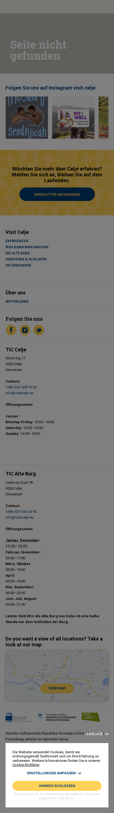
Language (94, 734)
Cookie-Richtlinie (25, 765)
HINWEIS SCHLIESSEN (57, 786)
